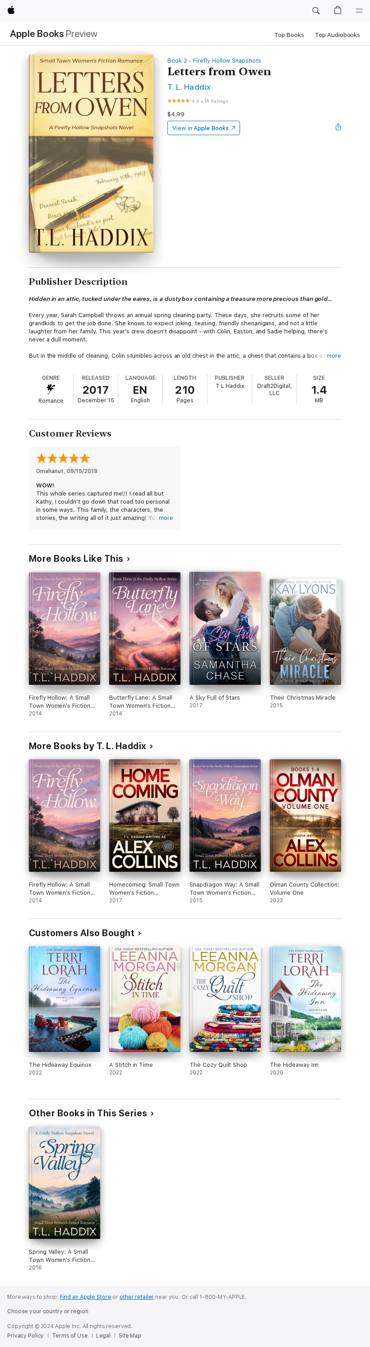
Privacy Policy (25, 1336)
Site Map (130, 1336)
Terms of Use (70, 1336)
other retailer (137, 1297)
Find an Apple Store (85, 1297)
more (334, 355)
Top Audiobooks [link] (337, 35)
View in (200, 128)
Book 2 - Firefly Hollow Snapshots (214, 60)
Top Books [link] (289, 35)
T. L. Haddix (189, 86)
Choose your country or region (47, 1311)
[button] (316, 11)
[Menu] (359, 11)
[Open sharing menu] (338, 128)
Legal (103, 1336)
